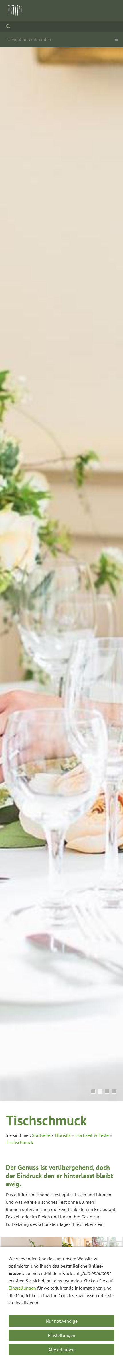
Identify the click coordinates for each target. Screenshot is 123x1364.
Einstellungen (22, 1288)
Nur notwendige (62, 1321)
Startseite (41, 1135)
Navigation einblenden (28, 39)
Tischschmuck (19, 1142)
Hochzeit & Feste (92, 1135)
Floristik (63, 1135)
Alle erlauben (61, 1350)
